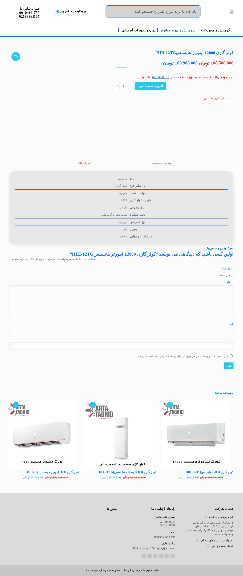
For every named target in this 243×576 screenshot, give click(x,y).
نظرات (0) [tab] (84, 162)
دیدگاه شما (226, 282)
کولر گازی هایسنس (214, 98)
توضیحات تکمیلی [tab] (162, 162)
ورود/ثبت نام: (72, 11)
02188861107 (160, 77)
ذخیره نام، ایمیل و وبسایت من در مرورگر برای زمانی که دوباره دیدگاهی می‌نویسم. (183, 356)
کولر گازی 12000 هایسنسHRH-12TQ (210, 472)
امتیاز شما (227, 268)
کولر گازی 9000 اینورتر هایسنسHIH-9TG (53, 472)
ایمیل (230, 339)
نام (231, 323)
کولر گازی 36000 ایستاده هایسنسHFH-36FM (127, 472)
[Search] (195, 11)
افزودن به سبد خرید (150, 85)
